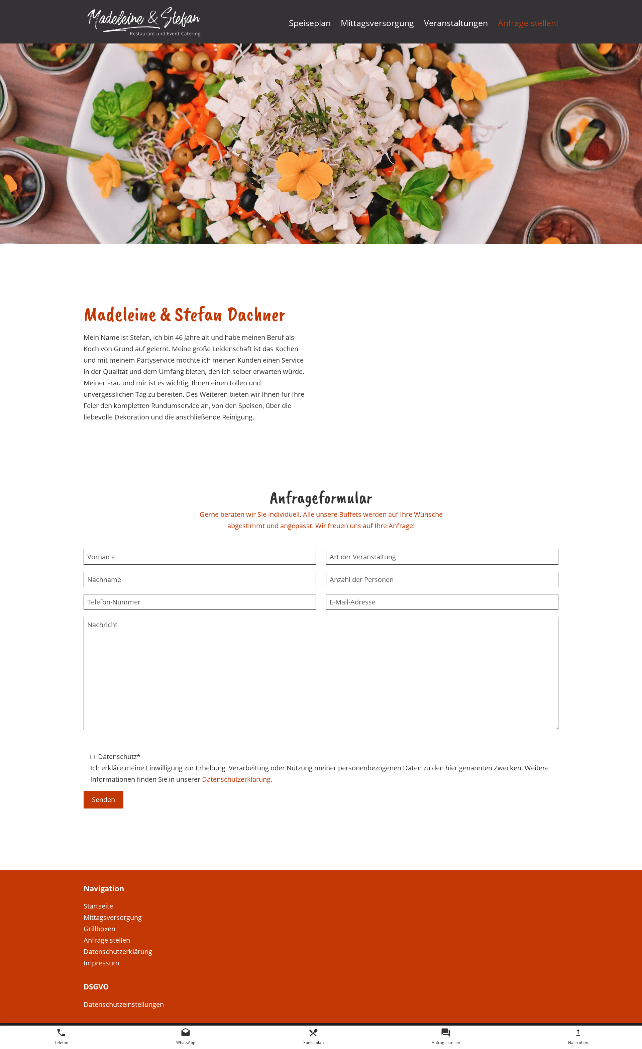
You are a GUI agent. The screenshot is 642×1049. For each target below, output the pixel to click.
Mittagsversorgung (113, 917)
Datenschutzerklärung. (237, 778)
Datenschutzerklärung (118, 951)
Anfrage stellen (107, 940)
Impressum (101, 962)
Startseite (98, 905)
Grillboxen (99, 928)
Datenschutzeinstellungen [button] (124, 1004)
